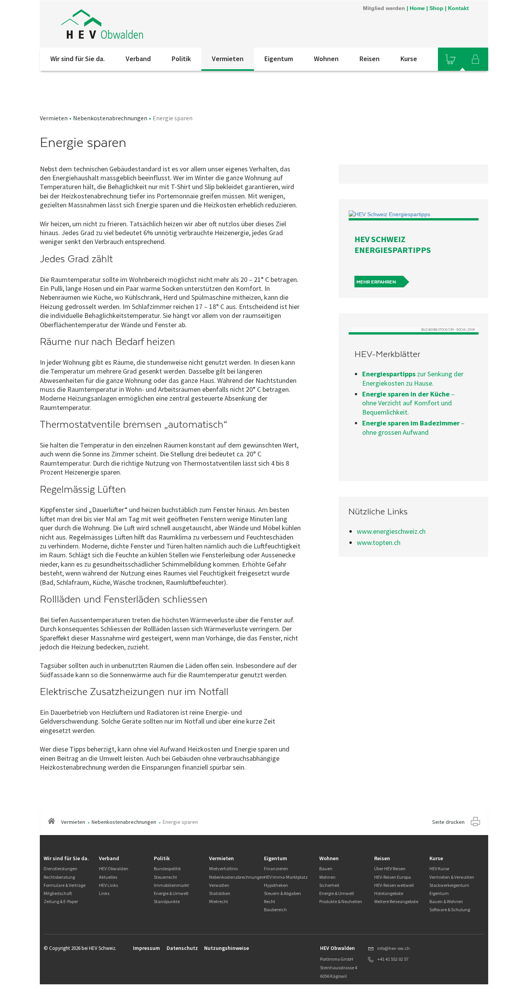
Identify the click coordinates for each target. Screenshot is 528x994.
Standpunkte (167, 901)
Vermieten (228, 58)
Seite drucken (448, 821)
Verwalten (219, 885)
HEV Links (108, 885)
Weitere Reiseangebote (396, 901)
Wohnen (326, 58)
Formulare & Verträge (64, 885)
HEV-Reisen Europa (392, 877)
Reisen (369, 58)
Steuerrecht (165, 877)
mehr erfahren (376, 282)
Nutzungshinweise (226, 947)
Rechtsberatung (59, 877)
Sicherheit (329, 885)
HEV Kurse (439, 868)
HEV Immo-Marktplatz (286, 877)
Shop (436, 8)
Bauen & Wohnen (446, 901)
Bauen (325, 868)
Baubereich (275, 909)
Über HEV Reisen (389, 868)
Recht (269, 901)
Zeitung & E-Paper (61, 901)
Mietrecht (218, 901)
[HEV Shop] (450, 59)
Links (104, 893)
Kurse (408, 58)
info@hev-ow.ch (393, 948)
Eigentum (278, 58)
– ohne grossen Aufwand (413, 427)
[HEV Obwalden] (143, 24)
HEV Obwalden (113, 868)
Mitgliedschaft (58, 893)
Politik (181, 58)
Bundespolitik (167, 868)
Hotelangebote (388, 893)
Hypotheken (276, 885)
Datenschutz (182, 947)
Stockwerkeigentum (449, 885)
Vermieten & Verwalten (451, 877)
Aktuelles (108, 877)
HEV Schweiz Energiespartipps (392, 244)
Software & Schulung (449, 909)
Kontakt (458, 8)
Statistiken (219, 893)
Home (417, 8)
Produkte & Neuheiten (340, 901)
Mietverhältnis (223, 868)
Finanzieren (276, 868)
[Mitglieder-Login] (475, 59)
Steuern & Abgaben (282, 893)
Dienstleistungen (60, 868)
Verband (138, 58)
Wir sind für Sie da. (77, 58)
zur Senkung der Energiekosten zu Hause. (412, 378)
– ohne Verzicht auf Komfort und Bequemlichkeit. (408, 403)
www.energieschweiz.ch (391, 531)
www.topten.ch (378, 542)
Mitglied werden (384, 8)
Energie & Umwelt (171, 893)
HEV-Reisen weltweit (394, 885)
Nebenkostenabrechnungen (110, 118)
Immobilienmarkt (171, 885)
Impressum (146, 947)
